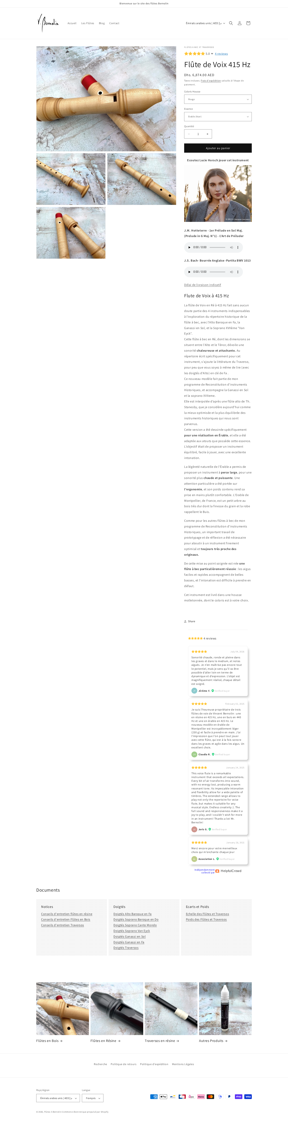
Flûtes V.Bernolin (53, 1112)
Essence (188, 108)
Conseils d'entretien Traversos (62, 925)
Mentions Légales (183, 1064)
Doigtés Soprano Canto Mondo (135, 925)
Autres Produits (211, 1040)
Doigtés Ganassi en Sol (129, 936)
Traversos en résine (160, 1040)
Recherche (100, 1064)
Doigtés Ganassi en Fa (128, 942)
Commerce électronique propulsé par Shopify (85, 1112)
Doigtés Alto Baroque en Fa (132, 914)
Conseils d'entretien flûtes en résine (66, 914)
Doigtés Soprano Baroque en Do (135, 919)
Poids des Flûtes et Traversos (206, 919)
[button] (231, 23)
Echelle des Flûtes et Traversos (207, 914)
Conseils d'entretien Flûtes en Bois (65, 919)
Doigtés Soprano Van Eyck (131, 931)
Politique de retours (123, 1064)
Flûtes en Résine (103, 1040)
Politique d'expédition (154, 1064)
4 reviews (221, 54)
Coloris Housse (192, 91)
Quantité (189, 126)
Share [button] (191, 621)
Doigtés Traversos (126, 948)
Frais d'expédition (211, 80)
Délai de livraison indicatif (202, 285)
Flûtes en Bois (47, 1040)
